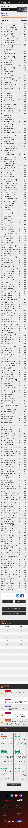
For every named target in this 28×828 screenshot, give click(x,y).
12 (7, 644)
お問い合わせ (17, 815)
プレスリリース (18, 813)
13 (7, 640)
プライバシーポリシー (6, 807)
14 (7, 637)
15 (7, 633)
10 (7, 651)
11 (7, 647)
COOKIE (3, 813)
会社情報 (4, 815)
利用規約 (4, 805)
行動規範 (16, 805)
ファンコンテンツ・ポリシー (8, 810)
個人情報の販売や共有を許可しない (20, 810)
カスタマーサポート (19, 807)
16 (7, 630)
